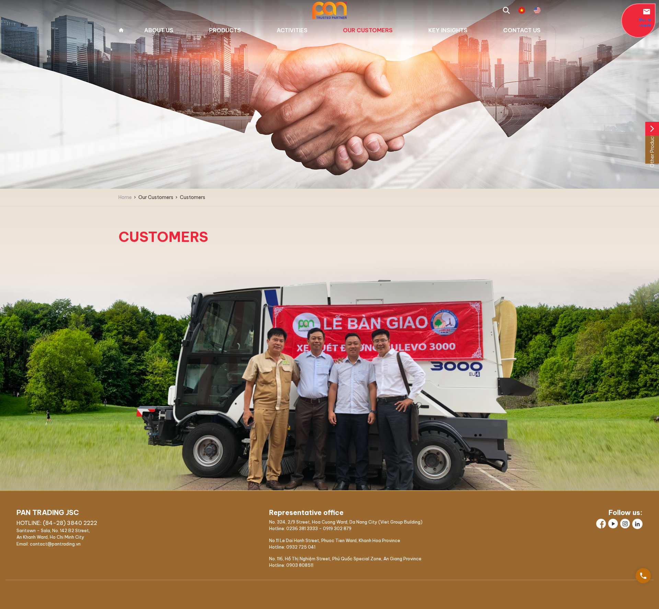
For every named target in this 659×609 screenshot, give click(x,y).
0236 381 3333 (302, 528)
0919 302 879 (337, 528)
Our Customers (368, 30)
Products (225, 30)
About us (158, 30)
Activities (292, 30)
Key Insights (447, 30)
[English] (537, 10)
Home (121, 30)
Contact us (522, 30)
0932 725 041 (300, 547)
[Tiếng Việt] (521, 10)
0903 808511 (299, 565)
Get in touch (645, 17)
